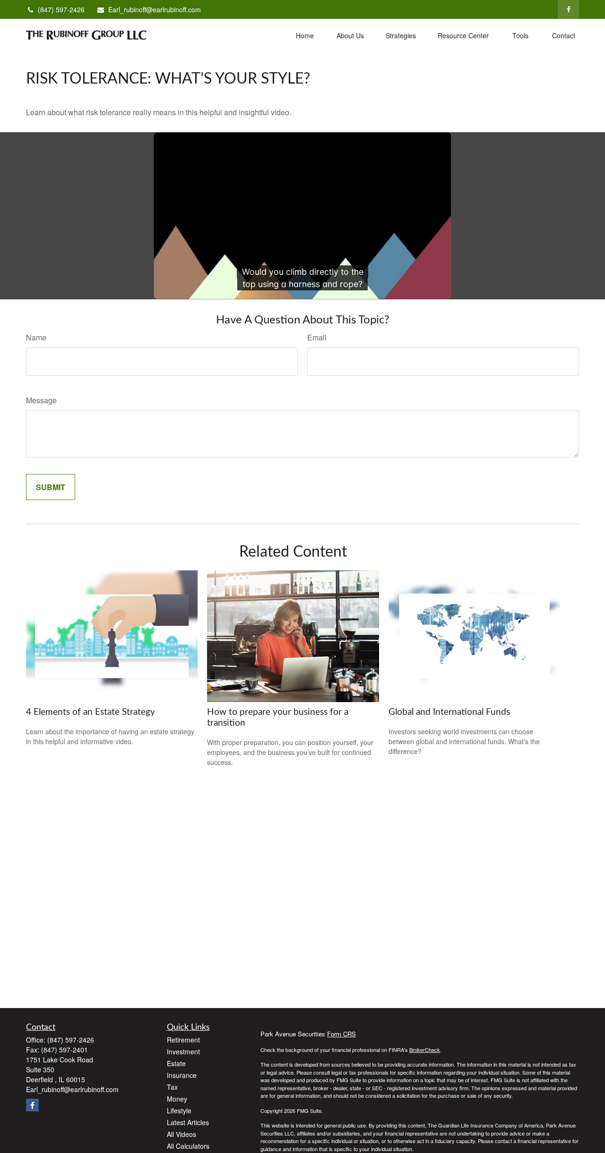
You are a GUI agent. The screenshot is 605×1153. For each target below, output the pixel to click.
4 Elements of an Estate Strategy (90, 712)
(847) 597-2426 (61, 9)
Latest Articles (188, 1122)
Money (177, 1098)
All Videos (181, 1134)
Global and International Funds (449, 712)
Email (317, 337)
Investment (183, 1051)
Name (36, 337)
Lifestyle (179, 1110)
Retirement (183, 1039)
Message (41, 400)
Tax (172, 1087)
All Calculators (188, 1146)
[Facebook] (568, 9)
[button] (305, 35)
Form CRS (341, 1033)
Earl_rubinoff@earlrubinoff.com (154, 9)
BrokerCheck (424, 1049)
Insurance (182, 1075)
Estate (176, 1063)
